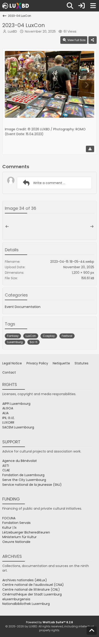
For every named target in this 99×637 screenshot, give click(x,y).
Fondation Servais (16, 522)
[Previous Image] (12, 85)
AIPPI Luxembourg (16, 403)
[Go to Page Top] (92, 630)
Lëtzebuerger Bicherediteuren (26, 532)
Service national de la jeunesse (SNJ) (32, 484)
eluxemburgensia (16, 599)
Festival (67, 336)
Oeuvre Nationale (16, 541)
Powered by (49, 622)
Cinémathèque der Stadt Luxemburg (32, 594)
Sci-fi (33, 342)
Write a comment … (49, 183)
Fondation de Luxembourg (23, 475)
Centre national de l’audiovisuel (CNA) (33, 584)
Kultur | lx (9, 527)
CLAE (6, 470)
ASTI (5, 465)
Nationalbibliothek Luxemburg (26, 603)
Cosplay (49, 336)
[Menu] (93, 5)
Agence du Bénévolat (19, 460)
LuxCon (31, 336)
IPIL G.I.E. (8, 418)
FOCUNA (8, 518)
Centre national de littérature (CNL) (31, 589)
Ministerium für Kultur (19, 537)
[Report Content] (90, 149)
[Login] (81, 5)
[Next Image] (86, 85)
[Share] (92, 40)
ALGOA (7, 408)
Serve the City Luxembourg (24, 480)
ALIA (5, 413)
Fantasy (13, 336)
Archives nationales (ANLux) (24, 580)
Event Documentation (23, 307)
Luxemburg (15, 342)
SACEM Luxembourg (18, 427)
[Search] (70, 5)
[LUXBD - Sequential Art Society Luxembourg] (16, 5)
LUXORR (8, 422)
